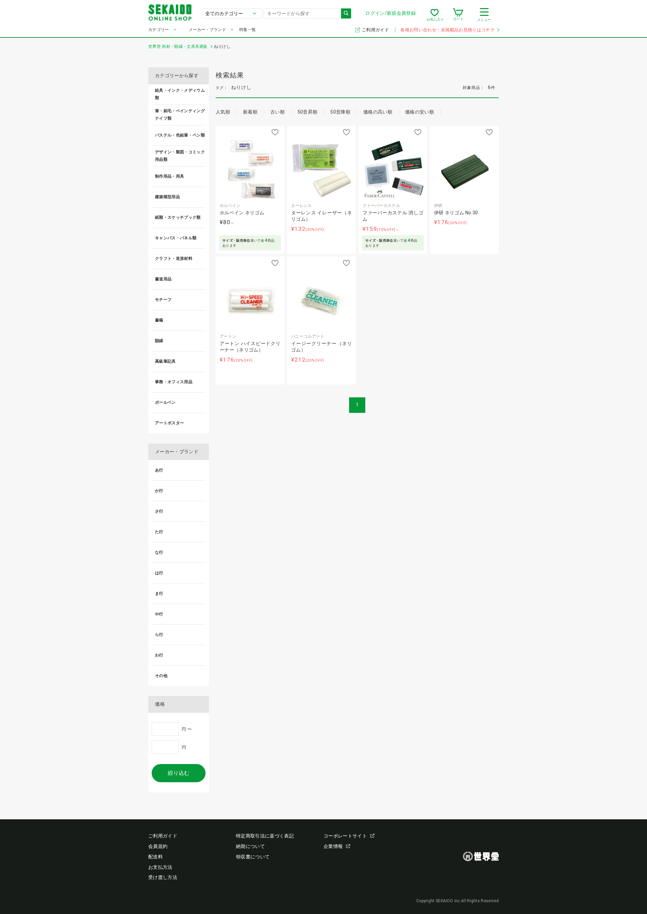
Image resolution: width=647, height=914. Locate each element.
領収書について (253, 856)
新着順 (250, 112)
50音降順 (340, 112)
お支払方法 (160, 867)
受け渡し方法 (162, 877)
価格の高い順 (377, 112)
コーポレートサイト (345, 836)
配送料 (155, 856)
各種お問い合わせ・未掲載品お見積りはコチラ (447, 29)
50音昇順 (308, 112)
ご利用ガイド (376, 29)
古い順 (277, 112)
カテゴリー (158, 29)
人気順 (223, 112)
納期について (250, 846)
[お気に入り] (434, 15)
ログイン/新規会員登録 (390, 13)
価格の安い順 (419, 112)
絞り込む (178, 773)
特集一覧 (247, 29)
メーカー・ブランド (207, 29)
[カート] (458, 15)
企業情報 (333, 846)
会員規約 (157, 846)
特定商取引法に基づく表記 (265, 836)
